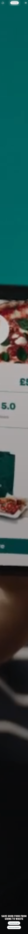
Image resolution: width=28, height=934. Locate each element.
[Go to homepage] (3, 3)
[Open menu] (26, 3)
